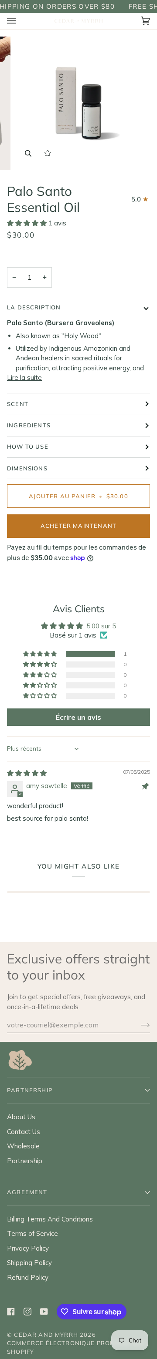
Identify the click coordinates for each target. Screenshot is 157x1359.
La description (34, 307)
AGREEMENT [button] (27, 1191)
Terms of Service (32, 1233)
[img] (27, 773)
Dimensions (27, 468)
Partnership (24, 1161)
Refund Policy (27, 1277)
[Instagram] (27, 1311)
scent (17, 403)
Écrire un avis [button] (78, 717)
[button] (27, 223)
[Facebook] (11, 1311)
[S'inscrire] (138, 1025)
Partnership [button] (30, 1090)
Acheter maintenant (78, 525)
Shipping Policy (29, 1262)
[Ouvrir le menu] (20, 21)
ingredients (29, 425)
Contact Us (23, 1131)
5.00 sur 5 (101, 626)
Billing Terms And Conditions (50, 1219)
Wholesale (23, 1146)
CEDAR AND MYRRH (46, 1334)
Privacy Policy (28, 1248)
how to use (27, 446)
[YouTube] (44, 1311)
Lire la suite (24, 377)
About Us (21, 1117)
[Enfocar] (28, 153)
